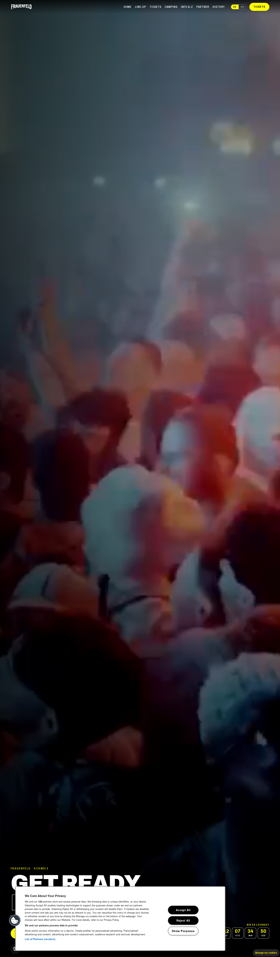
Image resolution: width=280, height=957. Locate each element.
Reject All (183, 920)
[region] (120, 918)
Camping (171, 6)
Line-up (140, 6)
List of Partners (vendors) (40, 939)
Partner (202, 6)
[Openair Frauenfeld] (21, 7)
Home (128, 6)
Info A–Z (187, 6)
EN (242, 6)
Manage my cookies (266, 952)
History (219, 6)
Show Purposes (183, 931)
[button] (15, 920)
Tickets (155, 6)
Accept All (183, 910)
